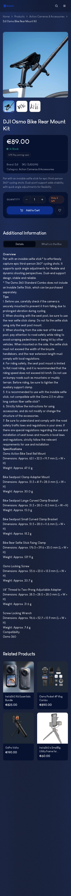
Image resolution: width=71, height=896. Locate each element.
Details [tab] (20, 244)
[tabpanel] (35, 445)
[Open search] (56, 6)
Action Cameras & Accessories (46, 16)
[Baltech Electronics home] (8, 6)
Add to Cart (33, 210)
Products (19, 16)
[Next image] (63, 64)
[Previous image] (8, 64)
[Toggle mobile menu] (64, 6)
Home (6, 16)
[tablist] (35, 244)
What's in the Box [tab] (52, 244)
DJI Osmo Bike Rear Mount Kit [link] (20, 21)
